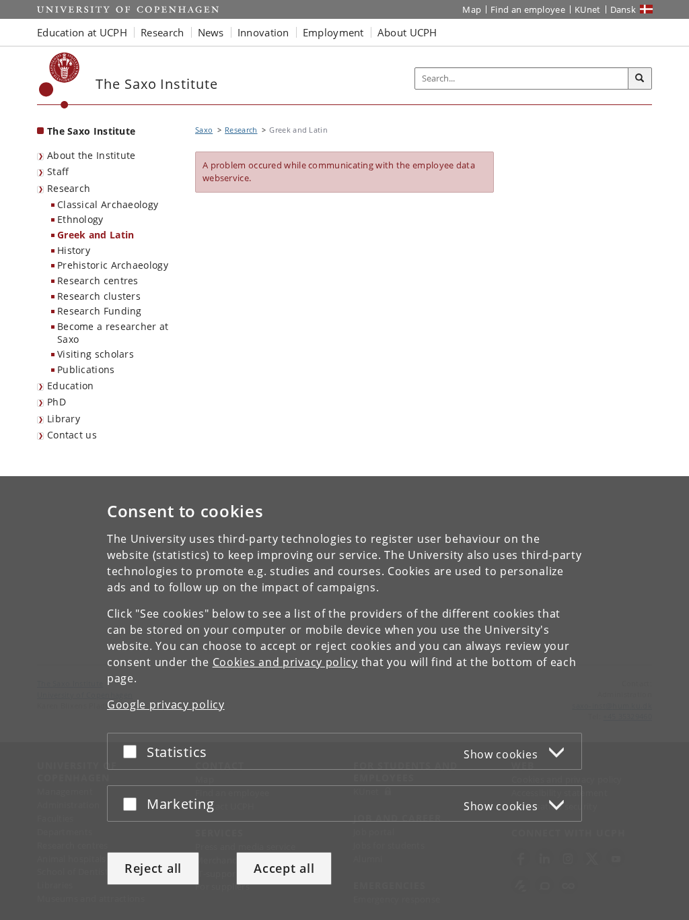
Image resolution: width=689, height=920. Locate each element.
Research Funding (99, 310)
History (73, 250)
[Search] (640, 78)
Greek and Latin (96, 234)
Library (63, 418)
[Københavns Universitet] (59, 80)
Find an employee (528, 9)
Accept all (284, 868)
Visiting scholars (95, 354)
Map (471, 9)
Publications (86, 369)
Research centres (98, 280)
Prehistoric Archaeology (112, 265)
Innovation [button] (263, 32)
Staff (58, 171)
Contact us (72, 434)
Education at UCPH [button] (82, 32)
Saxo (204, 130)
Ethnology (80, 219)
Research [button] (162, 32)
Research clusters (99, 296)
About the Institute (91, 155)
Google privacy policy (166, 704)
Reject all (153, 868)
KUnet (588, 9)
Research (68, 188)
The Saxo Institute (91, 131)
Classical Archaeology (107, 204)
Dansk (623, 9)
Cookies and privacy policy (285, 662)
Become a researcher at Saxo (113, 333)
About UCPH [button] (407, 32)
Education (70, 385)
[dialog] (344, 698)
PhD (56, 401)
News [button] (211, 32)
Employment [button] (333, 32)
